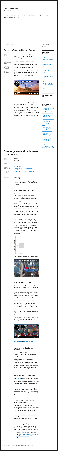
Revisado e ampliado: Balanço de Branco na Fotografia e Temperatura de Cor (48, 120)
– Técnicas (6, 15)
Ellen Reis (5, 57)
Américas (5, 164)
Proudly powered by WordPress (27, 445)
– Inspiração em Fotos (15, 15)
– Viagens (40, 15)
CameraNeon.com (11, 9)
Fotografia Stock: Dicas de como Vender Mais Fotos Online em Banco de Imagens (48, 134)
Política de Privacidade (15, 445)
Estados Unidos (6, 167)
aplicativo (18, 378)
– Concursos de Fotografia (9, 17)
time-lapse (9, 62)
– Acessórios (23, 15)
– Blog (18, 17)
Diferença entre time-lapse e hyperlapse (23, 168)
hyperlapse (6, 168)
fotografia (5, 66)
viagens (5, 63)
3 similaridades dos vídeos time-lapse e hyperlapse (25, 171)
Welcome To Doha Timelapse (21, 97)
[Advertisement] (29, 34)
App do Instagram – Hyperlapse (21, 169)
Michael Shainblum (31, 97)
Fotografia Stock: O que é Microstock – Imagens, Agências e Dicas (47, 139)
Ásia (8, 164)
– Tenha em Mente (32, 15)
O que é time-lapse (18, 165)
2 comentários (6, 177)
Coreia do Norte (7, 166)
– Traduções (46, 15)
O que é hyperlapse (18, 166)
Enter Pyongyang (18, 341)
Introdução (16, 163)
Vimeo (38, 97)
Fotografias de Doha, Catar (19, 50)
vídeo (8, 69)
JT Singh (26, 341)
